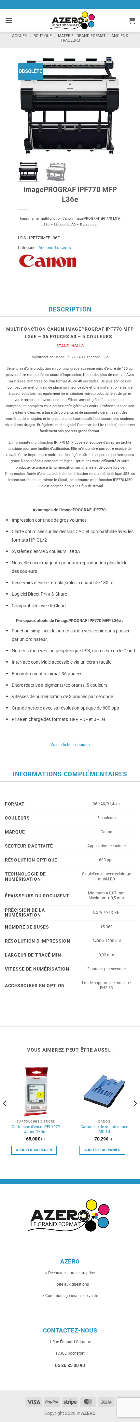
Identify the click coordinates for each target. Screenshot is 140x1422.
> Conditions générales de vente (70, 1295)
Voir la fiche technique (70, 744)
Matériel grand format (81, 36)
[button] (9, 20)
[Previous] (28, 105)
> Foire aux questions (70, 1284)
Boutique (43, 36)
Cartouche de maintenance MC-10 (104, 1129)
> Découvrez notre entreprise (70, 1273)
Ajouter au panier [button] (34, 1150)
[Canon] (47, 261)
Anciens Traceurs (54, 247)
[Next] (112, 105)
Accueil (20, 36)
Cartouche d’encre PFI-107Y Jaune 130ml (36, 1129)
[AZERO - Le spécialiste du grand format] (72, 20)
